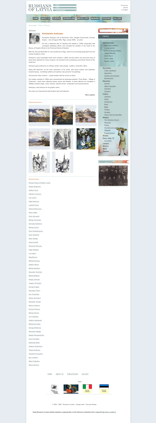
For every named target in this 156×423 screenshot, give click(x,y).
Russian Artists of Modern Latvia (39, 183)
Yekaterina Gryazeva (36, 354)
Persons (47, 25)
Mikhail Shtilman (34, 276)
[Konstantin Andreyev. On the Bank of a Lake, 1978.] (39, 146)
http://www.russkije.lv (109, 412)
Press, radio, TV (108, 138)
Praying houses (109, 133)
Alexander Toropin (35, 302)
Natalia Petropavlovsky (36, 335)
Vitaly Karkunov (34, 201)
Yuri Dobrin (32, 253)
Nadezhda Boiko (34, 342)
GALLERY (117, 18)
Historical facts (108, 43)
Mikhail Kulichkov (34, 268)
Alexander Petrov (34, 290)
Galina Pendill (33, 242)
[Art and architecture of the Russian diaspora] (71, 393)
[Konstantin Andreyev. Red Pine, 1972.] (62, 124)
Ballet (106, 107)
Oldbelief (107, 130)
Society (105, 135)
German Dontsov (34, 309)
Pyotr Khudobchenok (36, 231)
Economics (107, 68)
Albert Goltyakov (34, 361)
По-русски (124, 5)
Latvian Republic (109, 53)
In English (124, 10)
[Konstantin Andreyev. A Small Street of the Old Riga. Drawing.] (39, 172)
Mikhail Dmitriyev (34, 261)
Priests (106, 125)
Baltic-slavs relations (111, 45)
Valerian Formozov (35, 194)
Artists (106, 99)
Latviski (125, 7)
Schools (107, 83)
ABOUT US (45, 18)
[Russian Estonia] (104, 393)
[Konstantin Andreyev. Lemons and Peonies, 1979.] (86, 149)
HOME (35, 18)
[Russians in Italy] (87, 393)
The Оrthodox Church (111, 120)
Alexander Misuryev (35, 246)
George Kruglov (34, 287)
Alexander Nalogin (35, 331)
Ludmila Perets (34, 205)
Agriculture (108, 73)
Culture (105, 94)
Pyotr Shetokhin (34, 235)
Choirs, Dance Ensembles (113, 115)
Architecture (108, 102)
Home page (33, 25)
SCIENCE (56, 18)
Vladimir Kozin (33, 190)
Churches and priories (111, 128)
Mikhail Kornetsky (34, 324)
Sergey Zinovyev (34, 279)
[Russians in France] (95, 393)
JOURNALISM (68, 18)
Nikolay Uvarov (34, 227)
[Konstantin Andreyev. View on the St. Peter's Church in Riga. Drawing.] (62, 172)
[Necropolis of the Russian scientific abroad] (55, 393)
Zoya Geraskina (34, 339)
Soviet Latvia (108, 58)
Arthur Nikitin (33, 212)
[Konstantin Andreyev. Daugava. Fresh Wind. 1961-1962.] (39, 122)
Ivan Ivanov (32, 198)
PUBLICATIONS (72, 374)
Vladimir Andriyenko (35, 320)
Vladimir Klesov (34, 264)
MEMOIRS (95, 18)
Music (106, 104)
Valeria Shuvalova (35, 298)
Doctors (106, 146)
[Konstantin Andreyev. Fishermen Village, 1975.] (86, 122)
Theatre (107, 109)
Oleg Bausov (33, 257)
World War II (108, 56)
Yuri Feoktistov (34, 316)
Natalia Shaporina (35, 186)
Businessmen (108, 78)
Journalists (108, 141)
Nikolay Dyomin (34, 313)
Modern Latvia (109, 61)
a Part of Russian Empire (112, 50)
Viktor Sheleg (33, 238)
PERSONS (106, 18)
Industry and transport (111, 76)
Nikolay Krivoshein (35, 220)
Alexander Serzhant (35, 272)
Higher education (110, 86)
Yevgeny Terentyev (35, 283)
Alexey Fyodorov (34, 305)
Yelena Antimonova (35, 209)
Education (106, 81)
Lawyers (106, 143)
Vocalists (107, 112)
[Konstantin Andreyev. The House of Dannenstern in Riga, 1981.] (63, 149)
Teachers (107, 91)
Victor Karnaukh (34, 216)
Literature (107, 96)
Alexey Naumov (34, 365)
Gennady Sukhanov (35, 224)
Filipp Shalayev (34, 250)
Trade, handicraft (110, 70)
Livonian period (109, 48)
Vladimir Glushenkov (35, 346)
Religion (106, 117)
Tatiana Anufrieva (34, 350)
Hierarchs (107, 122)
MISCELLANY (83, 18)
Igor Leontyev (33, 357)
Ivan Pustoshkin (34, 294)
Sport (105, 148)
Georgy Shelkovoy (35, 328)
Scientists (107, 89)
